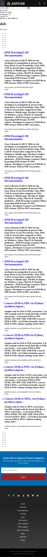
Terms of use (25, 553)
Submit (23, 477)
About (23, 540)
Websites (23, 537)
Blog (23, 533)
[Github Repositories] (33, 495)
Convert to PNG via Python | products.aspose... (24, 368)
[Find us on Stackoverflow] (23, 495)
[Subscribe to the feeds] (38, 495)
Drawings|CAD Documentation (17, 54)
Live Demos (23, 520)
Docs (23, 517)
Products (23, 507)
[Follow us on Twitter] (14, 495)
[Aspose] (16, 3)
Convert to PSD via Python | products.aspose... (24, 337)
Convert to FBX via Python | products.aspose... (24, 305)
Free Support (23, 524)
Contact (31, 553)
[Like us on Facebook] (9, 495)
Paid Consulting (23, 530)
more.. (7, 89)
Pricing (23, 514)
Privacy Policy (17, 553)
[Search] (44, 3)
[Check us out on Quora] (28, 495)
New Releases (23, 510)
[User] (39, 3)
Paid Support (23, 527)
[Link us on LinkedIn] (18, 495)
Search (2, 8)
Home (23, 504)
